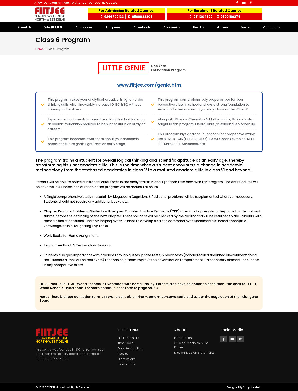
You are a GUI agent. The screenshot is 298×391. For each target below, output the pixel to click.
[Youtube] (243, 2)
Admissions (84, 27)
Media (245, 27)
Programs (113, 27)
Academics (171, 27)
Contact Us (271, 27)
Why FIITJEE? (53, 27)
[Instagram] (250, 2)
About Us (24, 27)
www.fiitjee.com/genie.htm (149, 85)
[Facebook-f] (237, 2)
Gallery (222, 27)
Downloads (141, 27)
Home (39, 49)
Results (198, 27)
